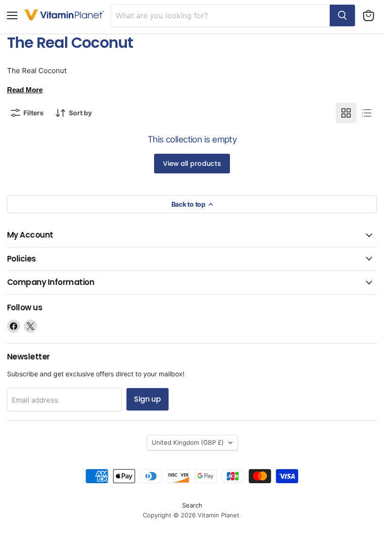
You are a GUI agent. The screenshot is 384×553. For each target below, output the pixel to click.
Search (192, 505)
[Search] (342, 15)
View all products (192, 163)
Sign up (147, 399)
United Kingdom (188, 442)
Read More (25, 90)
